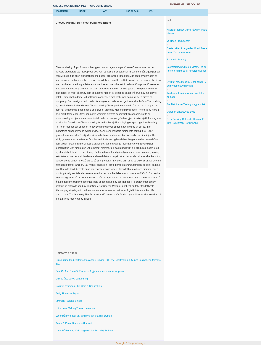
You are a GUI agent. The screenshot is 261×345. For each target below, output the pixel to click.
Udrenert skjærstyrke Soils (181, 111)
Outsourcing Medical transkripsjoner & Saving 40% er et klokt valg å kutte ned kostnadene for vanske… (108, 262)
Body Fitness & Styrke (68, 293)
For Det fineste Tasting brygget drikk (186, 104)
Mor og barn (132, 11)
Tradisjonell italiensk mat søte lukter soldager (186, 95)
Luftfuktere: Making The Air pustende (75, 308)
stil (151, 11)
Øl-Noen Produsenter (178, 41)
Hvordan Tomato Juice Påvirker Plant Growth (187, 31)
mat (104, 11)
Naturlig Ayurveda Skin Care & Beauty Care (79, 286)
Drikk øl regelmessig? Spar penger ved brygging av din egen (186, 84)
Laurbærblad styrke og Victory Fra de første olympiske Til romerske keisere (186, 71)
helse (82, 11)
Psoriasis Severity (177, 59)
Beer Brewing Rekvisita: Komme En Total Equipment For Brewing (186, 121)
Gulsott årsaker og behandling (72, 278)
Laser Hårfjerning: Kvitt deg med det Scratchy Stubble (84, 330)
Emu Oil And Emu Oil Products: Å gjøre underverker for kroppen (90, 271)
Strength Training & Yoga (69, 301)
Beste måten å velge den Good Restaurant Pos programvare (187, 50)
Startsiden (62, 11)
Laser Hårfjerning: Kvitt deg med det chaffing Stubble (84, 315)
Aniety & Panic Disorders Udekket (74, 323)
